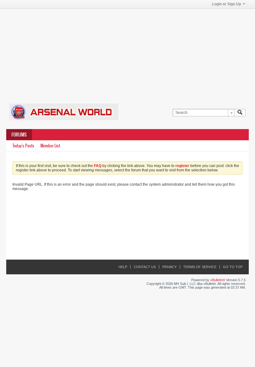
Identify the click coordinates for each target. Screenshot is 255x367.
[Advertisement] (130, 52)
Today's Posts (23, 146)
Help (122, 267)
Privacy (169, 267)
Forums (19, 134)
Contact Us (145, 267)
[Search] (240, 113)
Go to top (233, 267)
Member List (50, 146)
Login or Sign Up (226, 4)
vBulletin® (217, 280)
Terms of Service (199, 267)
